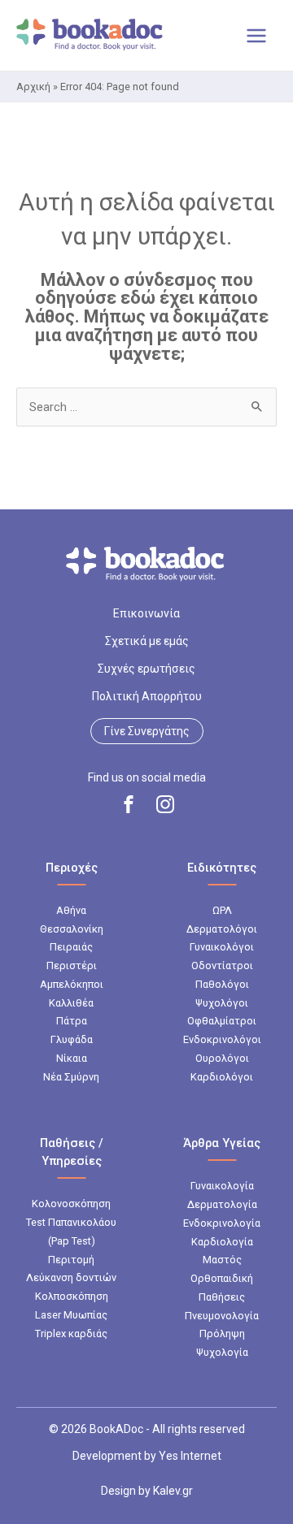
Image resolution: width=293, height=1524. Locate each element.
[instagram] (165, 804)
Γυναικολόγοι (222, 947)
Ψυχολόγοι (221, 1003)
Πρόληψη (222, 1333)
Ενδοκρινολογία (221, 1223)
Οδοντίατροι (222, 965)
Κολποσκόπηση (71, 1296)
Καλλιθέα (71, 1003)
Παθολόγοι (222, 984)
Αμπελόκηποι (71, 984)
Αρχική (33, 86)
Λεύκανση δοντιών (71, 1277)
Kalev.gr (173, 1490)
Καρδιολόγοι (221, 1077)
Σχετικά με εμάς (147, 640)
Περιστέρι (71, 965)
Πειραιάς (71, 947)
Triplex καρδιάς (71, 1333)
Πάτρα (71, 1021)
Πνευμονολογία (222, 1316)
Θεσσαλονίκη (71, 929)
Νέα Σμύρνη (71, 1077)
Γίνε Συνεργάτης (147, 731)
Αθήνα (71, 910)
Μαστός (222, 1259)
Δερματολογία (222, 1204)
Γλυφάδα (71, 1039)
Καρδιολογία (222, 1242)
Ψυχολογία (222, 1352)
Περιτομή (71, 1259)
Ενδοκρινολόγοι (222, 1039)
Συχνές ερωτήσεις (146, 668)
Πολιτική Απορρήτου (147, 696)
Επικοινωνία (146, 613)
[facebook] (129, 804)
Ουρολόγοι (222, 1058)
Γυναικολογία (222, 1186)
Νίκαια (71, 1058)
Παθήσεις (222, 1297)
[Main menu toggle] (256, 35)
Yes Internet (190, 1455)
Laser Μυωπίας (71, 1315)
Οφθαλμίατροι (221, 1021)
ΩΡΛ (222, 910)
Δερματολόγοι (221, 929)
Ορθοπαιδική (221, 1278)
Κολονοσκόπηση (71, 1203)
